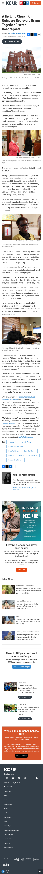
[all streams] (40, 871)
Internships (7, 826)
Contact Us (7, 817)
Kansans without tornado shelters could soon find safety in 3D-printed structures (27, 606)
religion (11, 455)
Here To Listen (13, 451)
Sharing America (8, 423)
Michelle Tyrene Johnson (17, 33)
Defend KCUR (21, 755)
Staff (5, 813)
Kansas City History (15, 460)
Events (6, 808)
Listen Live (7, 791)
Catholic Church (30, 451)
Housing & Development (24, 601)
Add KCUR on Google (21, 666)
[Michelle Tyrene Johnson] (6, 478)
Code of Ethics (8, 834)
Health (18, 616)
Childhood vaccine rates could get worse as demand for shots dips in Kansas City (28, 621)
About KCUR (8, 787)
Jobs (5, 821)
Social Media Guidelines (11, 830)
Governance (8, 839)
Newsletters (8, 804)
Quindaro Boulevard (15, 446)
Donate (36, 3)
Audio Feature (27, 442)
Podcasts (7, 800)
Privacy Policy (8, 847)
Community (12, 442)
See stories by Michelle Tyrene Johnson (24, 488)
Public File (7, 843)
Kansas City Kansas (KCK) (28, 455)
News (6, 795)
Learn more (21, 569)
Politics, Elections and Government (27, 632)
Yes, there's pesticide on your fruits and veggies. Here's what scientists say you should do (28, 591)
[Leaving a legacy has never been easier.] (21, 521)
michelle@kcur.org (25, 437)
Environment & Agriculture (25, 585)
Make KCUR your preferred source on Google (21, 655)
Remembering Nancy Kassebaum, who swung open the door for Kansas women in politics (28, 637)
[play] (3, 871)
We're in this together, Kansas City (21, 732)
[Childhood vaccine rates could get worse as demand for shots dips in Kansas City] (8, 620)
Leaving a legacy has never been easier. (21, 546)
